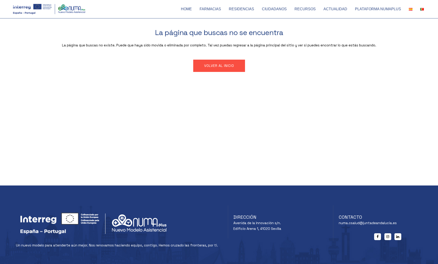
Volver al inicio (219, 65)
